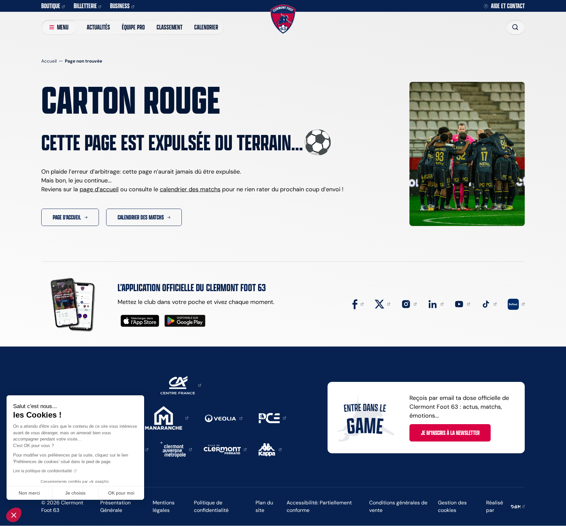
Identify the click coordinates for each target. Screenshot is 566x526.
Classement (169, 27)
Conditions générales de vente (398, 506)
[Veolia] (223, 418)
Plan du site (264, 506)
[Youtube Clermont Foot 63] (462, 303)
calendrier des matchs (190, 189)
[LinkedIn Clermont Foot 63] (435, 303)
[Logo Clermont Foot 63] (283, 19)
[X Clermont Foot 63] (382, 303)
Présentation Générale (115, 506)
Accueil (49, 61)
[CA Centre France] (180, 384)
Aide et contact (508, 6)
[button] (14, 515)
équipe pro (133, 27)
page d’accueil (99, 189)
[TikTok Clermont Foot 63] (489, 303)
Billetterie (85, 5)
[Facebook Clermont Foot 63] (358, 303)
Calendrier (206, 27)
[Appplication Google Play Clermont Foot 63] (184, 321)
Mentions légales (164, 506)
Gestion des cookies (452, 506)
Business (120, 5)
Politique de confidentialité (211, 506)
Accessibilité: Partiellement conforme (319, 506)
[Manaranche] (166, 417)
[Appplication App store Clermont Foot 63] (140, 321)
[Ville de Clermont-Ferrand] (225, 449)
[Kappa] (270, 449)
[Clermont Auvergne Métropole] (176, 449)
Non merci (29, 493)
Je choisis (75, 493)
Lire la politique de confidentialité (42, 471)
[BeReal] (516, 303)
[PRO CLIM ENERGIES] (272, 417)
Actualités (98, 27)
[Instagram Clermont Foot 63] (409, 303)
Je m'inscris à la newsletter (450, 433)
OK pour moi (121, 493)
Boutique (50, 5)
